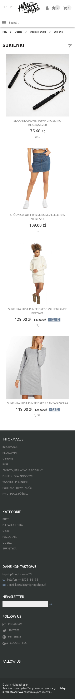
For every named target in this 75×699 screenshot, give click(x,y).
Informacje (10, 447)
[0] (54, 8)
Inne (5, 464)
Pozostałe (9, 536)
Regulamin (9, 452)
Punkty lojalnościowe (17, 476)
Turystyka (9, 548)
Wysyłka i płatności (15, 482)
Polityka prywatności (17, 487)
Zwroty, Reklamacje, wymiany (22, 470)
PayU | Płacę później (15, 493)
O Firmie (7, 458)
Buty (5, 519)
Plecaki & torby (12, 525)
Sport (6, 531)
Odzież (7, 542)
